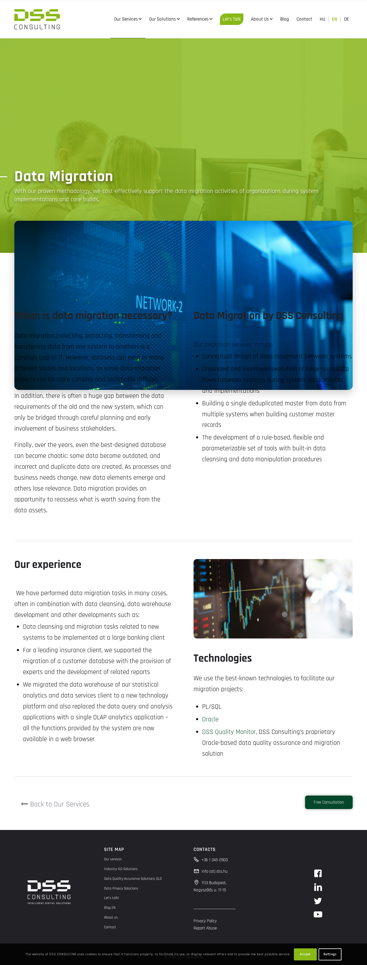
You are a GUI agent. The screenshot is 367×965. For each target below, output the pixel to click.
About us (111, 917)
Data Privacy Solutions (121, 888)
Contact (110, 927)
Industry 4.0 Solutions (121, 869)
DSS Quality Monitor (229, 732)
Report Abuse (205, 928)
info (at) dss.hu (215, 871)
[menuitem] (127, 19)
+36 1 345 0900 (215, 860)
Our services (113, 859)
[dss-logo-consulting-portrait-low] (37, 19)
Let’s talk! (111, 898)
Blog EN (110, 907)
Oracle (210, 719)
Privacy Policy (205, 921)
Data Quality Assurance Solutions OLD (133, 878)
